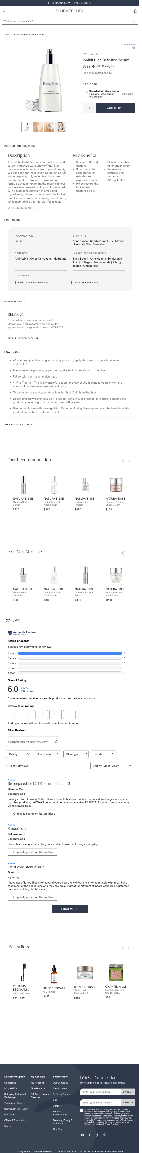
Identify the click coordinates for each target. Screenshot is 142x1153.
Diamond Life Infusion (82, 504)
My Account (37, 1082)
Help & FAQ (10, 1088)
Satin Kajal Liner (21, 993)
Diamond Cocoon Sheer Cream (115, 504)
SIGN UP (128, 1091)
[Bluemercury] (69, 11)
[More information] (133, 48)
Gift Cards (9, 1114)
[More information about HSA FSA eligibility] (93, 66)
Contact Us (10, 1082)
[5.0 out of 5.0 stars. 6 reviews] (129, 45)
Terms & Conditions (67, 1151)
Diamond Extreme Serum (22, 504)
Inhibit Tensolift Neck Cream (114, 594)
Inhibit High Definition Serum (29, 34)
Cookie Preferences (43, 1151)
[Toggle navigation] (4, 11)
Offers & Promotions (15, 1120)
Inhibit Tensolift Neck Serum (52, 504)
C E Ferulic (49, 991)
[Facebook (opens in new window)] (89, 1134)
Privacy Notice (23, 1151)
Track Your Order (13, 1103)
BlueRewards (38, 1088)
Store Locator (60, 1088)
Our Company (60, 1082)
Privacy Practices (112, 1118)
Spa (55, 1099)
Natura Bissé (92, 54)
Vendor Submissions (60, 1113)
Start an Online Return (16, 1108)
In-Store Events (61, 1094)
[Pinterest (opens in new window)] (104, 1134)
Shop (7, 34)
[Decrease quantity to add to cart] (84, 108)
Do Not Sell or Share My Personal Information (101, 1151)
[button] (136, 11)
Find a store (127, 93)
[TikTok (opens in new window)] (97, 1134)
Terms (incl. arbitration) (94, 1124)
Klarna (7, 1126)
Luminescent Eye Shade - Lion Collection (114, 991)
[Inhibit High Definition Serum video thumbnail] (60, 127)
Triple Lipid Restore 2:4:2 (81, 992)
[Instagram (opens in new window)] (82, 1134)
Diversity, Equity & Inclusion (63, 1122)
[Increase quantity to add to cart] (94, 108)
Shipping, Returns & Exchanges (15, 1096)
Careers (57, 1105)
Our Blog (58, 1129)
